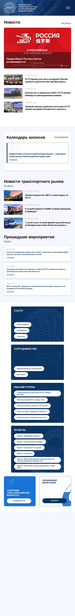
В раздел (7, 241)
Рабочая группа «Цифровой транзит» (32, 411)
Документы (21, 330)
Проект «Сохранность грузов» (29, 448)
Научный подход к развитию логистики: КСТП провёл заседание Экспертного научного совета (47, 109)
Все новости (66, 23)
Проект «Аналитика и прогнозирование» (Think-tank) (36, 467)
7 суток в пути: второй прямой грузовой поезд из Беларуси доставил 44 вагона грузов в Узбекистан (47, 225)
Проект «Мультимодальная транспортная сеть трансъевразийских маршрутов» (36, 460)
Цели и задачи (22, 324)
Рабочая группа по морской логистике (32, 406)
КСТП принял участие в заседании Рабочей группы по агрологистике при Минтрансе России (46, 82)
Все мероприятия (61, 137)
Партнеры (21, 374)
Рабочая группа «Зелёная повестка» (31, 417)
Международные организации (29, 369)
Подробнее (13, 160)
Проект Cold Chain (24, 453)
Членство (21, 336)
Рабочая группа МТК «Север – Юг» (31, 400)
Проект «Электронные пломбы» (30, 442)
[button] (61, 65)
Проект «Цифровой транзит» (28, 436)
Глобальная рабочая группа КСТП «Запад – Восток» (34, 393)
